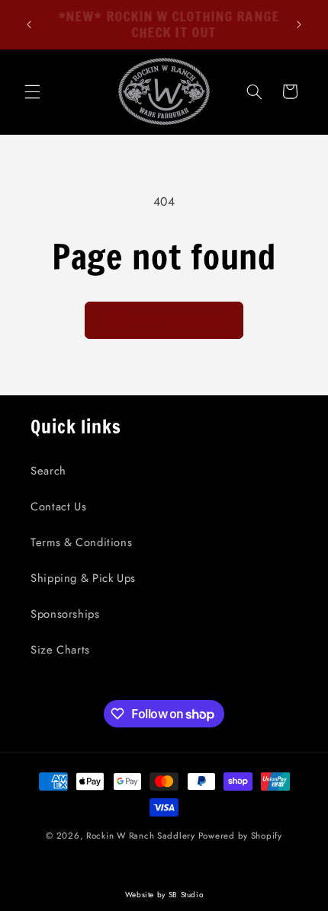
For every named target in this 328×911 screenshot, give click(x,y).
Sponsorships (65, 614)
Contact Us (58, 506)
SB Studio (186, 894)
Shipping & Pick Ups (83, 578)
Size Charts (60, 649)
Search (48, 470)
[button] (32, 91)
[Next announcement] (299, 24)
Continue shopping (164, 319)
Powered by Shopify (240, 835)
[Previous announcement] (29, 24)
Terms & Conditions (81, 542)
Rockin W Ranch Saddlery (140, 835)
